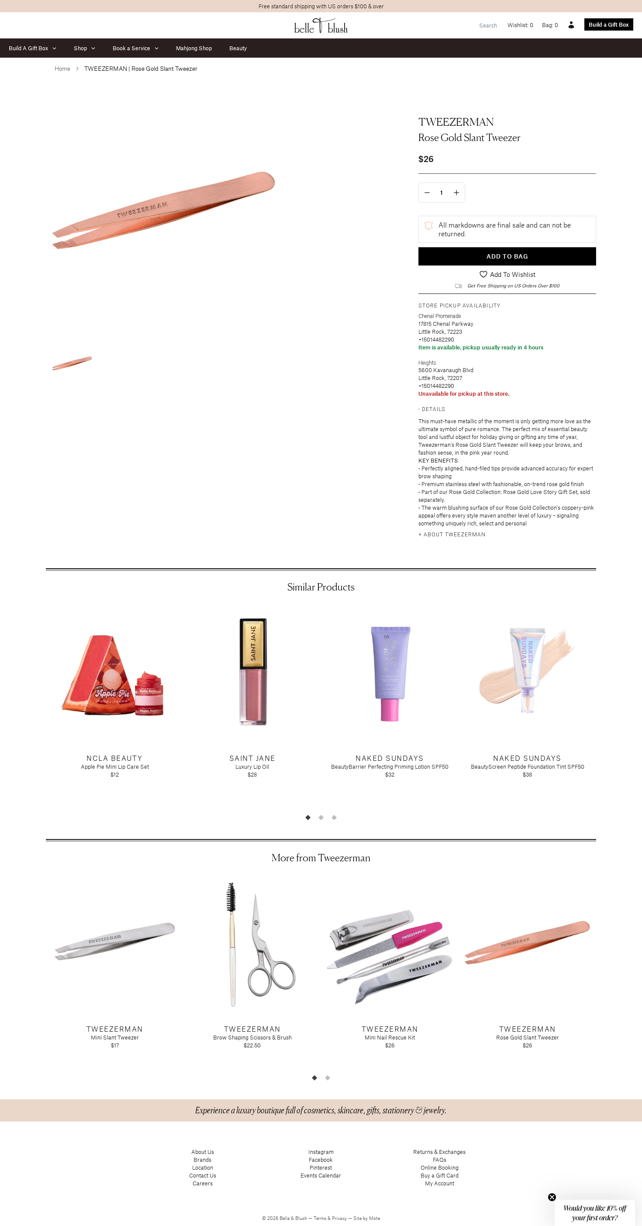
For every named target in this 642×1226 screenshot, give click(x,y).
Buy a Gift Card (440, 1175)
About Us (202, 1151)
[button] (595, 1213)
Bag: (550, 24)
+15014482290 (436, 339)
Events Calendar (320, 1175)
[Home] (321, 25)
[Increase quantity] (457, 192)
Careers (203, 1183)
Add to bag (507, 256)
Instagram (321, 1151)
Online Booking (440, 1167)
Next (602, 706)
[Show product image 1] (72, 363)
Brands (202, 1159)
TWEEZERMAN (456, 121)
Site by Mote (366, 1218)
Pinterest (321, 1167)
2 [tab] (321, 817)
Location (202, 1167)
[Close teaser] (552, 1197)
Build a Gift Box (609, 24)
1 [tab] (308, 817)
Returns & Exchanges (439, 1151)
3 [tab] (334, 817)
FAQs (439, 1159)
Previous (39, 706)
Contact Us (202, 1175)
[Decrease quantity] (427, 192)
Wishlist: (520, 24)
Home (62, 68)
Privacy (340, 1218)
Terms (321, 1218)
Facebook (321, 1159)
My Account (439, 1183)
